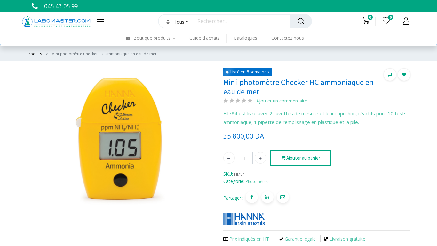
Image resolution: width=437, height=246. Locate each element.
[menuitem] (154, 38)
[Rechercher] (301, 21)
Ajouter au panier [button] (302, 158)
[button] (175, 21)
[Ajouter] (260, 158)
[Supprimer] (229, 158)
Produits (34, 54)
